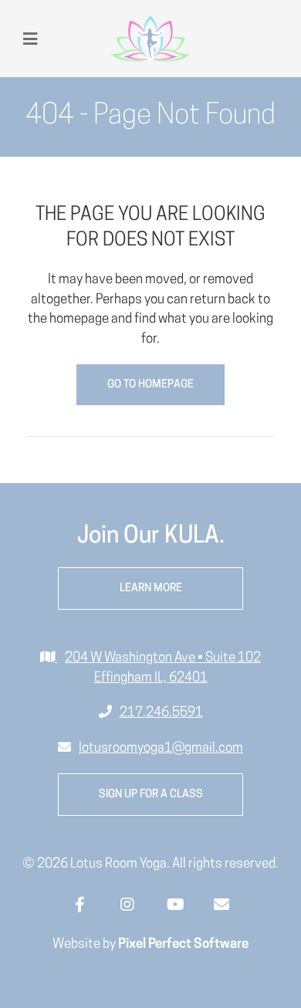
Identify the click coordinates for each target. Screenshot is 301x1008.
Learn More (151, 588)
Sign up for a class (151, 794)
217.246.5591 (161, 712)
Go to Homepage (150, 385)
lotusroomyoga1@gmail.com (161, 748)
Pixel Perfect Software (183, 944)
